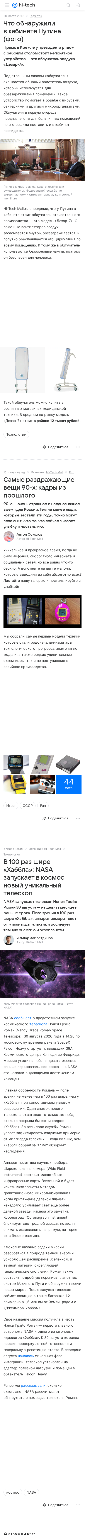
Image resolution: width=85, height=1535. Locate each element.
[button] (42, 160)
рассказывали (33, 1385)
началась (26, 1356)
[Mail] (14, 5)
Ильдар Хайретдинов (35, 938)
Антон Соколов (29, 534)
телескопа (38, 1024)
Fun (71, 472)
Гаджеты (36, 16)
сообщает (22, 1018)
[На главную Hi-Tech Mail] (26, 5)
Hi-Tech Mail (54, 472)
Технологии (11, 854)
